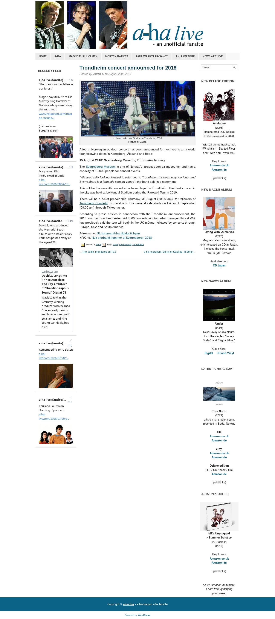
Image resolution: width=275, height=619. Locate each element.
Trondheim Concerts (93, 203)
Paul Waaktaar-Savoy (152, 56)
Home (43, 56)
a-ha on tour (185, 56)
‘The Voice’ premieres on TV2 (99, 251)
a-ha (57, 56)
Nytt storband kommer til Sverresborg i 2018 (122, 237)
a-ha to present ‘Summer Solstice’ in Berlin (168, 251)
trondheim (138, 244)
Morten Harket (116, 56)
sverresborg (125, 244)
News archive (213, 56)
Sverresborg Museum (101, 166)
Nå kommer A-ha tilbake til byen (118, 233)
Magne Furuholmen (83, 56)
